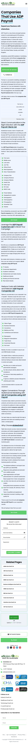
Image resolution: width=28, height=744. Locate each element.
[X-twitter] (11, 648)
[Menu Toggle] (26, 4)
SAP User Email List (8, 606)
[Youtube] (14, 648)
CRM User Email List (8, 575)
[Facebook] (8, 648)
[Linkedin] (17, 648)
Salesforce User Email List (9, 602)
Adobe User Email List (8, 566)
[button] (14, 617)
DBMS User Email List (8, 579)
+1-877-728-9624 (16, 622)
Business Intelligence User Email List (12, 584)
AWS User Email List (8, 570)
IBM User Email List (8, 593)
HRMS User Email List (8, 588)
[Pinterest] (20, 648)
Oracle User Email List (8, 597)
